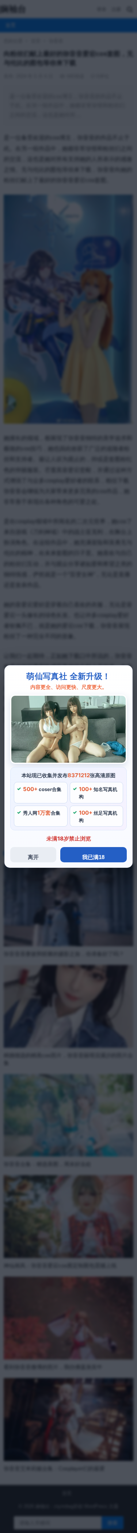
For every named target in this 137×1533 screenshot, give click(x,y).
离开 (33, 857)
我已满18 (93, 857)
